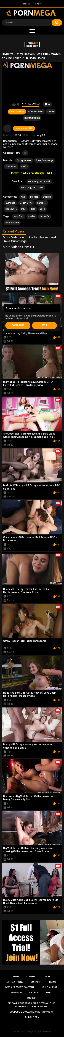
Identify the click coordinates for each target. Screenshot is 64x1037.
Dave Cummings (44, 160)
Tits (33, 209)
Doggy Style (26, 203)
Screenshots (36, 111)
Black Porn (32, 1017)
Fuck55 (31, 998)
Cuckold (47, 197)
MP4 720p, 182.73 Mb (32, 187)
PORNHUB (16, 992)
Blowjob (34, 197)
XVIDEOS (34, 992)
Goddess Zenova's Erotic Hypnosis (31, 1011)
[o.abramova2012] (7, 128)
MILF (23, 209)
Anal (23, 197)
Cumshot (10, 203)
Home (15, 976)
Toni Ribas (11, 166)
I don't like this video (18, 104)
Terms (53, 982)
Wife (42, 209)
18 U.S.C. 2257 (49, 987)
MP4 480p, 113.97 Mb (39, 181)
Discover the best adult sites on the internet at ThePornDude (31, 1005)
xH (25, 153)
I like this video (14, 104)
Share (50, 111)
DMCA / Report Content (19, 987)
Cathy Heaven (24, 160)
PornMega (28, 1031)
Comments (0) (32, 118)
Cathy (24, 166)
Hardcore (42, 203)
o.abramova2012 (24, 128)
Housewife (11, 209)
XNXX (49, 992)
